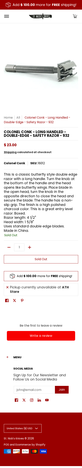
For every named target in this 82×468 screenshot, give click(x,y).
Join (62, 389)
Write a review (41, 335)
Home (8, 117)
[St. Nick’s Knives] (40, 16)
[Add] (29, 247)
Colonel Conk (14, 163)
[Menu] (6, 16)
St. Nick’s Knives (14, 438)
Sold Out (41, 259)
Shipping (10, 152)
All (18, 117)
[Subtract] (9, 247)
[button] (75, 16)
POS (6, 445)
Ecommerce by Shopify (30, 445)
